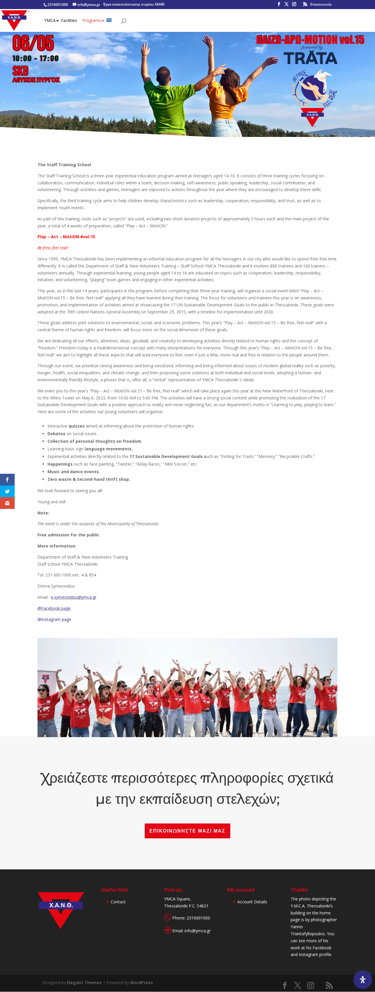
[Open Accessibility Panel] (362, 979)
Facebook (322, 947)
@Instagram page (54, 619)
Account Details (252, 902)
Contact (118, 902)
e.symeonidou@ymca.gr (73, 597)
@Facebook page (54, 608)
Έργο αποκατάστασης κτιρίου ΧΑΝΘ (133, 4)
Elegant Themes (84, 982)
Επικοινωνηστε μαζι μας (187, 831)
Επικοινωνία (321, 4)
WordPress (141, 982)
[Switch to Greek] (109, 25)
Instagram (308, 954)
